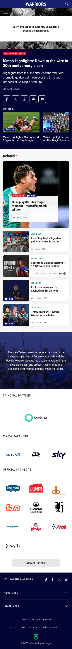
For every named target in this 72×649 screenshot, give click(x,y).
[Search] (67, 4)
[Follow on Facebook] (52, 579)
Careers (15, 627)
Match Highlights (14, 53)
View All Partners (36, 563)
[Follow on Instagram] (66, 579)
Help (24, 627)
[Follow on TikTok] (46, 579)
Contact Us (34, 627)
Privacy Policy (44, 619)
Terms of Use (27, 619)
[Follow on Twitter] (59, 579)
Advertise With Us (52, 627)
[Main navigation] (5, 4)
